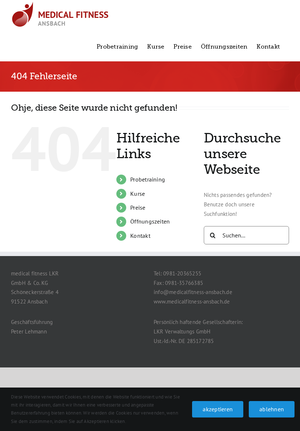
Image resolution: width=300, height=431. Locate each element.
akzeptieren (218, 409)
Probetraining (147, 179)
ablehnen (271, 409)
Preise (137, 207)
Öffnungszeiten (150, 221)
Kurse (137, 193)
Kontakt (140, 235)
